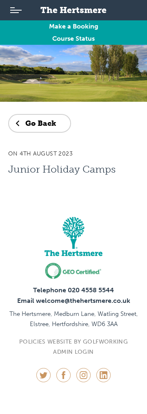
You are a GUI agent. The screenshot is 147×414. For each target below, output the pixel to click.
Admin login (73, 351)
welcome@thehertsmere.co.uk (83, 300)
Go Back (40, 123)
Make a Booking (73, 26)
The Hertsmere (73, 10)
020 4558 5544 (91, 290)
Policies (32, 341)
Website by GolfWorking (87, 341)
